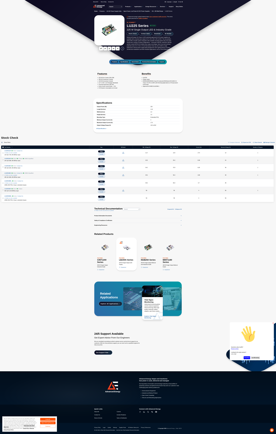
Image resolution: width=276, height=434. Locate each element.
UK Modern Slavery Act (133, 427)
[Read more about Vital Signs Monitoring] (152, 291)
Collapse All (178, 209)
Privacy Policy (97, 427)
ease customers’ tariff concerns (157, 16)
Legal (104, 427)
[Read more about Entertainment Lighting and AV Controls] (133, 291)
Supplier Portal (122, 427)
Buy (101, 151)
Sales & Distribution (122, 418)
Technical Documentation (149, 61)
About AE (96, 411)
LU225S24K (7, 158)
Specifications (124, 61)
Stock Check (133, 33)
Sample (101, 154)
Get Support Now (102, 352)
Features (114, 61)
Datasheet (157, 33)
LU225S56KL (8, 196)
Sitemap (115, 427)
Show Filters (7, 142)
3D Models (168, 33)
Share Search (258, 142)
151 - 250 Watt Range (157, 11)
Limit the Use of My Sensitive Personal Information (127, 430)
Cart (181, 1)
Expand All (171, 209)
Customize (47, 426)
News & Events (98, 418)
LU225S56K (7, 188)
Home (96, 11)
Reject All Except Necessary (48, 422)
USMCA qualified (142, 18)
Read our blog (234, 348)
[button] (272, 430)
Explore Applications (109, 304)
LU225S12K (7, 150)
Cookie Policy (26, 428)
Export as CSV (247, 142)
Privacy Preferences (146, 427)
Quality (109, 427)
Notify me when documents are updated (104, 210)
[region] (29, 424)
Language (169, 1)
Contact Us (19, 150)
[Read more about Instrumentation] (171, 291)
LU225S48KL (8, 181)
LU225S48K (7, 173)
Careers (119, 411)
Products (102, 11)
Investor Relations (121, 414)
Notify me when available (11, 152)
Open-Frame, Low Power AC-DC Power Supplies (136, 11)
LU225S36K (7, 165)
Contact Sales (145, 33)
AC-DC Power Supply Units (114, 11)
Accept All (47, 419)
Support (161, 61)
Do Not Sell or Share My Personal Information (104, 430)
